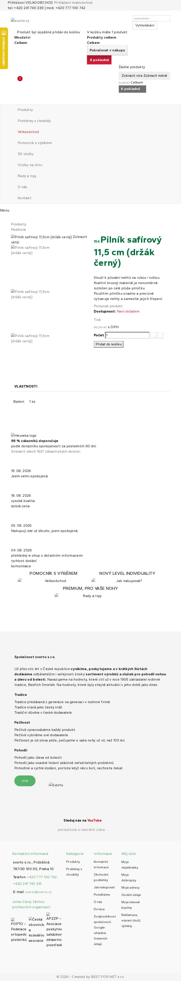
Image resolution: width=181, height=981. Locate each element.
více (25, 781)
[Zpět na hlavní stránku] (12, 219)
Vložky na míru (30, 165)
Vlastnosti (25, 386)
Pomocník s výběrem (35, 143)
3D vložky (26, 154)
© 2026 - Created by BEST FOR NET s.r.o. (91, 977)
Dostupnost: (105, 311)
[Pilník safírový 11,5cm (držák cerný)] (49, 267)
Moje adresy (130, 887)
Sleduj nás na (83, 820)
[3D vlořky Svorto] (127, 577)
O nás (22, 187)
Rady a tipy (27, 176)
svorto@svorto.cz (38, 892)
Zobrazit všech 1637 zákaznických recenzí (45, 451)
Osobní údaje (131, 895)
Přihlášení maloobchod (73, 2)
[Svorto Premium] (90, 592)
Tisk (97, 320)
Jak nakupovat (104, 887)
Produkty (25, 110)
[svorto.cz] (31, 22)
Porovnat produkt (108, 306)
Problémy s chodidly (34, 121)
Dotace (99, 909)
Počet (99, 335)
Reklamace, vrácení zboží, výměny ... (131, 920)
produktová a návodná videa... (83, 829)
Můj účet (128, 854)
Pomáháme (102, 895)
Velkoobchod (28, 132)
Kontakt (24, 198)
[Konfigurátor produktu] (53, 577)
